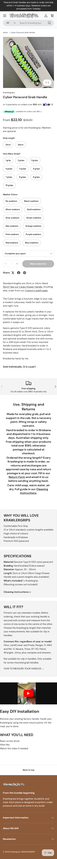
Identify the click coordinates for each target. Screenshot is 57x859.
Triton (27, 648)
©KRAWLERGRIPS (28, 852)
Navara (19, 648)
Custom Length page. (36, 290)
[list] (28, 62)
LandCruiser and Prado (22, 645)
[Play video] (28, 693)
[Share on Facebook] (19, 273)
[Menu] (4, 15)
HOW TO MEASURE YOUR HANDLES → (24, 668)
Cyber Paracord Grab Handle (23, 32)
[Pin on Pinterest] (24, 273)
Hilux (6, 645)
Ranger (39, 645)
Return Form (17, 477)
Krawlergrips (9, 92)
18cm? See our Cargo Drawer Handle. (23, 286)
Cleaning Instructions (34, 491)
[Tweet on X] (13, 273)
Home (5, 32)
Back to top (28, 770)
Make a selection (38, 263)
